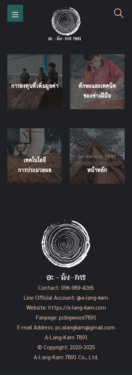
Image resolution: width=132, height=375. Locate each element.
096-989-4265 (77, 287)
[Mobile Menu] (15, 13)
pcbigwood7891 (77, 317)
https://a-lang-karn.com (77, 307)
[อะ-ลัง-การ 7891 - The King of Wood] (66, 25)
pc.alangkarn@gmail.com (84, 327)
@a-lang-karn (92, 297)
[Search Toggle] (119, 13)
